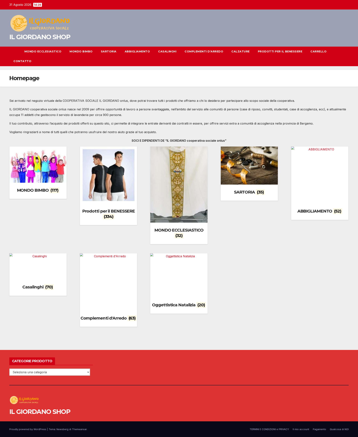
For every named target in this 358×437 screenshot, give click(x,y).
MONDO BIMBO (81, 51)
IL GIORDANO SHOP (39, 37)
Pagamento (319, 429)
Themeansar (79, 429)
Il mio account (301, 429)
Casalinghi (167, 51)
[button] (339, 56)
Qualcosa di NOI (339, 429)
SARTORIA (109, 51)
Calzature (240, 51)
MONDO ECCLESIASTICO (43, 51)
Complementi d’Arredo (204, 51)
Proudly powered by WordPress (28, 429)
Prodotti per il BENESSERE (280, 51)
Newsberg (62, 429)
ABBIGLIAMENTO (137, 51)
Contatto (22, 61)
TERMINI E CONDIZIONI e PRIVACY (269, 429)
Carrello (318, 51)
